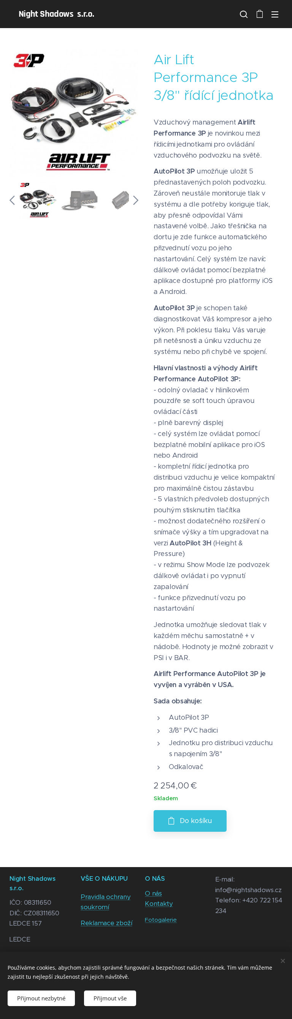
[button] (243, 14)
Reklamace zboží (106, 923)
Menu (274, 14)
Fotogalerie (161, 919)
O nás (153, 893)
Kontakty (159, 903)
